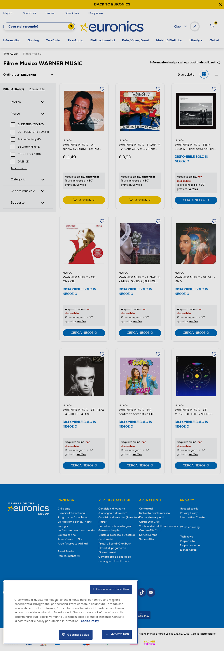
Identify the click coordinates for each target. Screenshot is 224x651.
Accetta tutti (120, 634)
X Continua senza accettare (111, 589)
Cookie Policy (90, 621)
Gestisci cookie (78, 635)
